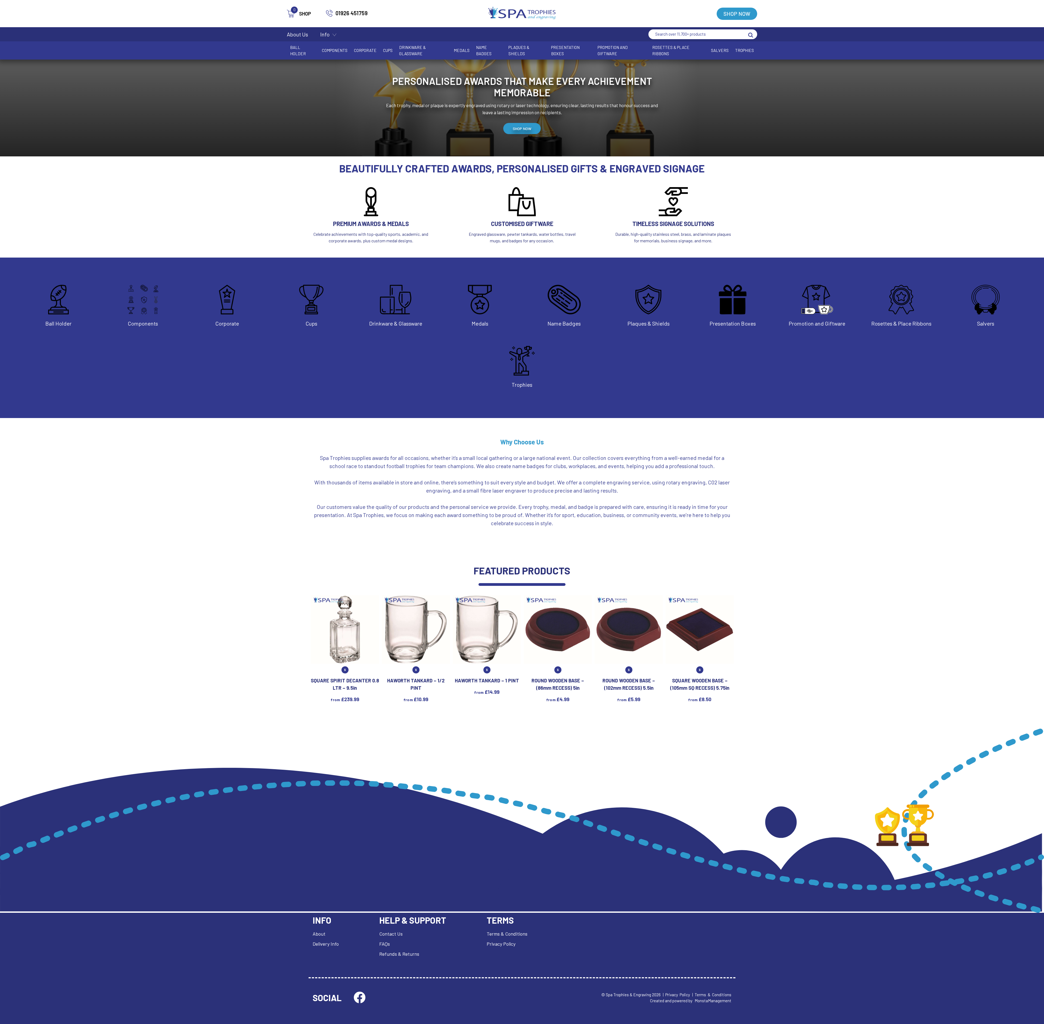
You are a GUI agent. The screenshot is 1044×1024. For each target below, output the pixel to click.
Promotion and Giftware (613, 50)
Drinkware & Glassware (412, 50)
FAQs (384, 944)
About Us (297, 34)
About (319, 934)
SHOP (302, 13)
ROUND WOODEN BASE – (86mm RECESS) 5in (558, 684)
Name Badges (484, 50)
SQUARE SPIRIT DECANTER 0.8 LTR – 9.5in (345, 684)
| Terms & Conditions (711, 994)
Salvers (720, 50)
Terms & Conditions (507, 934)
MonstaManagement (713, 1000)
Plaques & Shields (518, 50)
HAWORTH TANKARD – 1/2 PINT (416, 684)
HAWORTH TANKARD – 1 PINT (487, 680)
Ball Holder (298, 50)
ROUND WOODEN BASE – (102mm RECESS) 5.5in (628, 684)
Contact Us (391, 934)
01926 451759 (351, 13)
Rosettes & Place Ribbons (670, 50)
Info (325, 34)
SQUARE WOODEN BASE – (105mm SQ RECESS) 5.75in (699, 684)
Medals (462, 50)
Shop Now (736, 13)
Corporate (365, 50)
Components (334, 50)
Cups (388, 50)
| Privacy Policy (676, 994)
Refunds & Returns (399, 954)
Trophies (744, 50)
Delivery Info (326, 944)
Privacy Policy (501, 944)
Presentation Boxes (565, 50)
